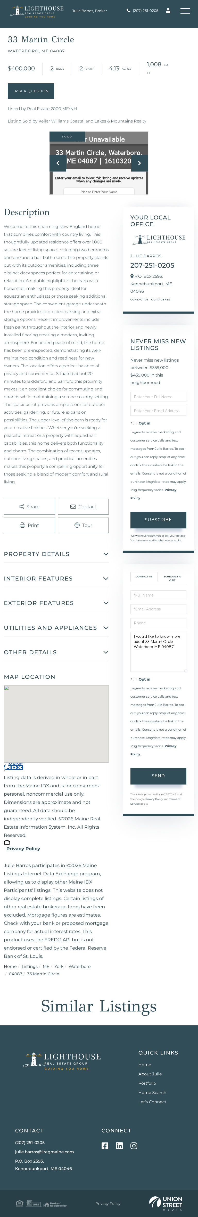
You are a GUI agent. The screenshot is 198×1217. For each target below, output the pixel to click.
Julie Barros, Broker (89, 11)
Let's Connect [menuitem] (152, 1102)
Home (10, 966)
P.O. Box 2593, (43, 1165)
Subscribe (158, 519)
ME (46, 966)
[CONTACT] (31, 91)
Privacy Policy (23, 849)
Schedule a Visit (172, 578)
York (58, 966)
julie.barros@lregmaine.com (44, 1152)
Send (158, 775)
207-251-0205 (152, 265)
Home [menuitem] (144, 1065)
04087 (15, 974)
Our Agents (160, 299)
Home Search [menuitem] (152, 1092)
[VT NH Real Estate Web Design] (165, 1203)
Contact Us (139, 299)
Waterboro (80, 966)
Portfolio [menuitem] (147, 1083)
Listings (30, 966)
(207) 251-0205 (145, 10)
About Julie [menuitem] (150, 1074)
